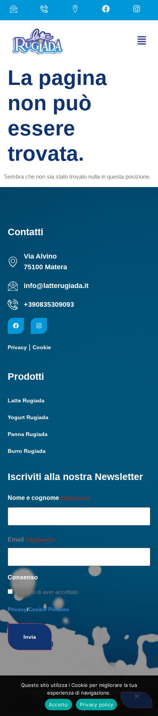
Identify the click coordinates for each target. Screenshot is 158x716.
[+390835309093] (13, 304)
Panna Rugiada (28, 434)
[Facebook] (16, 326)
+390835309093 (49, 304)
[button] (141, 41)
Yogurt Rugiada (28, 417)
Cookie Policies (48, 609)
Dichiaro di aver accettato (46, 592)
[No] (136, 700)
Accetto (58, 704)
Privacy (17, 347)
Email (31, 539)
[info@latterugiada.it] (13, 286)
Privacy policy (97, 704)
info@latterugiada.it (56, 286)
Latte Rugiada (26, 400)
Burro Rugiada (27, 451)
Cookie (42, 347)
